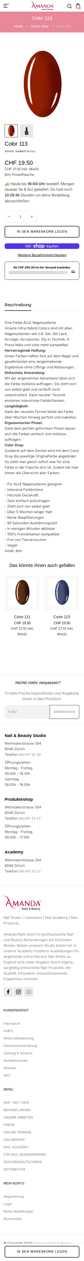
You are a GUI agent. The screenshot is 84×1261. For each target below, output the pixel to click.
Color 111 (22, 617)
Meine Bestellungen (18, 1211)
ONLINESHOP (14, 1140)
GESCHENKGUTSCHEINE (23, 1162)
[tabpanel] (12, 130)
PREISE (9, 1125)
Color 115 (61, 617)
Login (8, 1204)
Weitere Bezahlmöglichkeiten (42, 255)
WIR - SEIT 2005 (16, 1102)
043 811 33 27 (29, 818)
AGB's (8, 1031)
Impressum (12, 1023)
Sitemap (10, 1068)
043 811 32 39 (29, 754)
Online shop (40, 26)
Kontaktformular (16, 1060)
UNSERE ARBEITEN (18, 1117)
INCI (7, 1075)
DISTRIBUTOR (14, 1169)
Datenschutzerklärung (20, 1046)
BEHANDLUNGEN (17, 1110)
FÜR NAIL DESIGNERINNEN (25, 1154)
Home (18, 26)
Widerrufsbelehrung (19, 1038)
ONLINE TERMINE (17, 1132)
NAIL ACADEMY (16, 1147)
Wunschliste (13, 1219)
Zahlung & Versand (18, 1053)
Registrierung (14, 1196)
